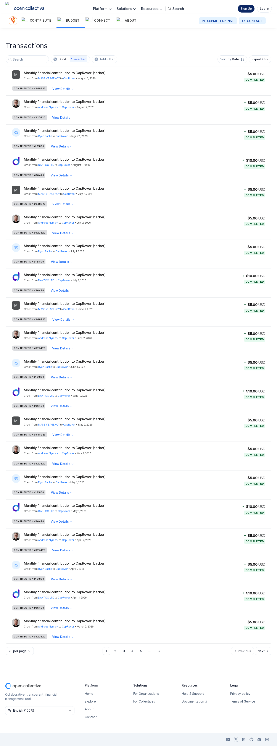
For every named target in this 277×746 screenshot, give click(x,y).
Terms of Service (242, 701)
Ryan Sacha (45, 136)
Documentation (193, 701)
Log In (264, 8)
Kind (73, 59)
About (89, 709)
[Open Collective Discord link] (259, 739)
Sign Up (246, 8)
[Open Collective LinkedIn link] (228, 739)
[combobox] (232, 59)
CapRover (69, 78)
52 (158, 651)
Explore (90, 701)
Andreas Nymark (48, 107)
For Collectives (144, 701)
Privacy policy (240, 693)
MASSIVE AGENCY (49, 78)
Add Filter (107, 59)
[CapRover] (14, 20)
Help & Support (193, 693)
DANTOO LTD (46, 164)
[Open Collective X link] (236, 739)
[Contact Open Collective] (267, 739)
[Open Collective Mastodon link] (244, 739)
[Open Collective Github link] (251, 739)
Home (89, 693)
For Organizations (146, 693)
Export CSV (260, 59)
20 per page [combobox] (17, 651)
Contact (91, 717)
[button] (38, 21)
